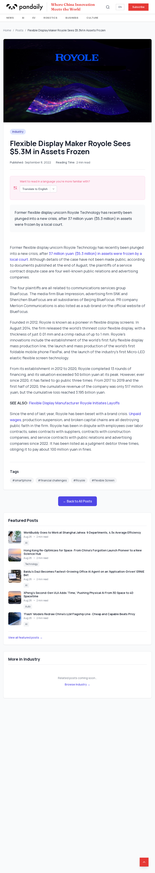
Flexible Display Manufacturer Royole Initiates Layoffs (74, 402)
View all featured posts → (25, 637)
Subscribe (138, 7)
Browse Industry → (77, 684)
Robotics (51, 17)
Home (7, 30)
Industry (17, 131)
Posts (19, 30)
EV (34, 17)
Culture (92, 17)
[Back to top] (144, 862)
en (120, 7)
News (10, 17)
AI (23, 17)
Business (72, 17)
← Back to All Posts (77, 501)
